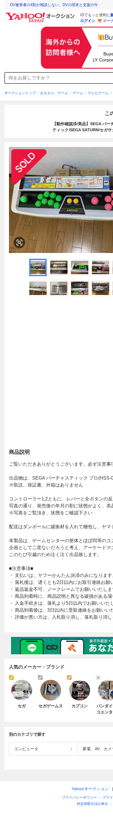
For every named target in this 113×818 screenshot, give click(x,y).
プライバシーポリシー (79, 797)
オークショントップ (20, 93)
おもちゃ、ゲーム (54, 93)
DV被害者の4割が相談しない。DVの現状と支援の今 (54, 5)
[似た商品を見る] (19, 242)
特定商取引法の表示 (92, 804)
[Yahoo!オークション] (40, 14)
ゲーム (78, 93)
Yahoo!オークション (90, 788)
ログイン (87, 21)
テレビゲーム (98, 93)
